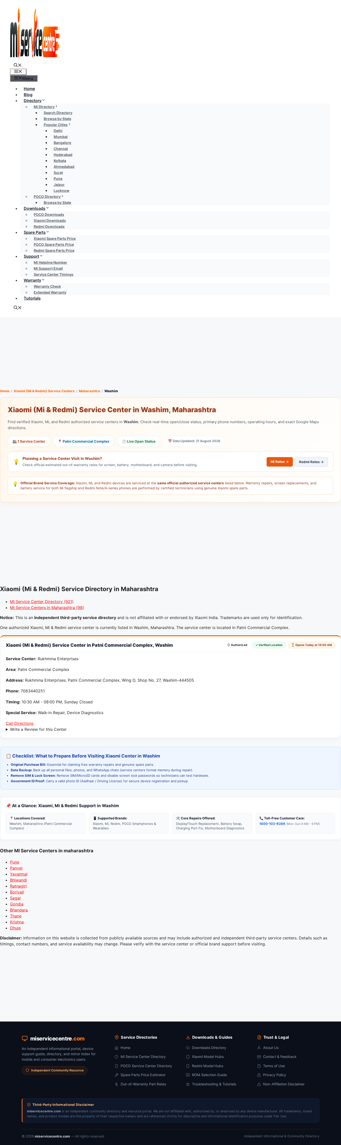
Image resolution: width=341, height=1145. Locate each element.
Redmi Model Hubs (207, 1066)
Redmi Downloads (49, 226)
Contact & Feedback (280, 1056)
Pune (14, 862)
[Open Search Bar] (17, 65)
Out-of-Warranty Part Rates (143, 1084)
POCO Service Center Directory (146, 1066)
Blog (28, 94)
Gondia (16, 903)
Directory (32, 100)
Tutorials (32, 298)
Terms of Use (274, 1066)
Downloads (34, 208)
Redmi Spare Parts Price (54, 250)
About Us (271, 1047)
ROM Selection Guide (209, 1075)
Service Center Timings (53, 274)
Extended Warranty (50, 292)
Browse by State (57, 202)
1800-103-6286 (272, 824)
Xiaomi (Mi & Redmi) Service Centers (44, 391)
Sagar (15, 897)
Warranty (32, 280)
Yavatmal (18, 874)
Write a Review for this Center (38, 729)
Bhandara (19, 909)
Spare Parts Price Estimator (143, 1075)
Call (9, 723)
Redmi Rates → (311, 462)
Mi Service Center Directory (143, 1056)
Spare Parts (35, 232)
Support (31, 256)
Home (29, 88)
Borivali (17, 892)
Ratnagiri (18, 886)
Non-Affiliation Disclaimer (284, 1084)
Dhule (15, 927)
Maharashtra (89, 391)
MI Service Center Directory (42, 601)
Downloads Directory (209, 1047)
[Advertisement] (170, 352)
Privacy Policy (274, 1075)
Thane (15, 915)
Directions (23, 723)
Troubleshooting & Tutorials (214, 1084)
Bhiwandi (18, 880)
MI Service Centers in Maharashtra (47, 607)
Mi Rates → (280, 462)
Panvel (16, 868)
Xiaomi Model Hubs (208, 1056)
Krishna (17, 921)
